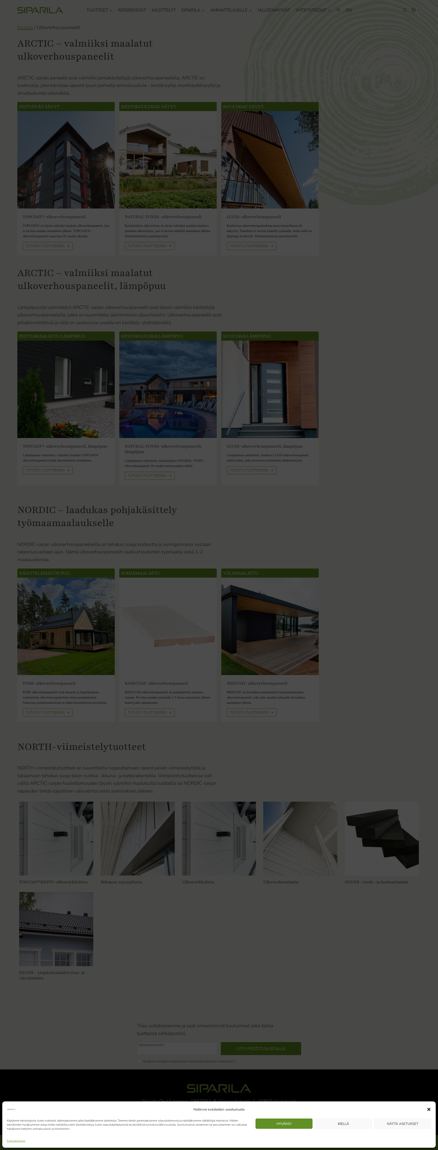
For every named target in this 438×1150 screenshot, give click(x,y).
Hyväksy (284, 1123)
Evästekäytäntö (16, 1141)
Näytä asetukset (402, 1123)
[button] (429, 1109)
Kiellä (343, 1123)
